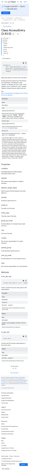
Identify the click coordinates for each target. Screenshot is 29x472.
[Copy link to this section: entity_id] (8, 205)
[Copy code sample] (26, 63)
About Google (4, 456)
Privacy (11, 456)
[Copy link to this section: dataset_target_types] (18, 188)
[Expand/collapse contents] (10, 38)
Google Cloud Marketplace (7, 400)
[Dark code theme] (23, 63)
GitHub (2, 424)
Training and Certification (7, 433)
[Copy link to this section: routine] (7, 238)
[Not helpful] (13, 23)
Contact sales (4, 403)
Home (2, 18)
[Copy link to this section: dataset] (8, 178)
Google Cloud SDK (11, 6)
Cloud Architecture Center (7, 431)
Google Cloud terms (7, 458)
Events (3, 443)
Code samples (4, 429)
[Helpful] (11, 23)
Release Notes (4, 414)
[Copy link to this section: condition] (9, 169)
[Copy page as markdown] (18, 34)
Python (22, 6)
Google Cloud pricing (6, 398)
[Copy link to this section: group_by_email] (14, 221)
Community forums (6, 409)
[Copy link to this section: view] (6, 263)
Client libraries (12, 9)
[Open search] (18, 2)
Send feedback (7, 26)
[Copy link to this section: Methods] (10, 272)
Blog (2, 440)
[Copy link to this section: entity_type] (10, 213)
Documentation (9, 18)
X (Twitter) (3, 445)
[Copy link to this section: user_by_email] (12, 255)
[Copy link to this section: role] (5, 230)
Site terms (16, 456)
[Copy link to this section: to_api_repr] (11, 332)
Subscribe (24, 464)
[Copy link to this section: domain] (8, 197)
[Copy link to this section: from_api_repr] (13, 277)
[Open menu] (2, 2)
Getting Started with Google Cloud (9, 426)
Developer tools (18, 18)
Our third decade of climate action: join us (12, 461)
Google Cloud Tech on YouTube (8, 450)
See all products (5, 395)
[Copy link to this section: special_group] (12, 248)
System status (4, 417)
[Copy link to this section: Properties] (12, 164)
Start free (5, 13)
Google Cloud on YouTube (7, 448)
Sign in (25, 1)
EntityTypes (5, 128)
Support (3, 412)
